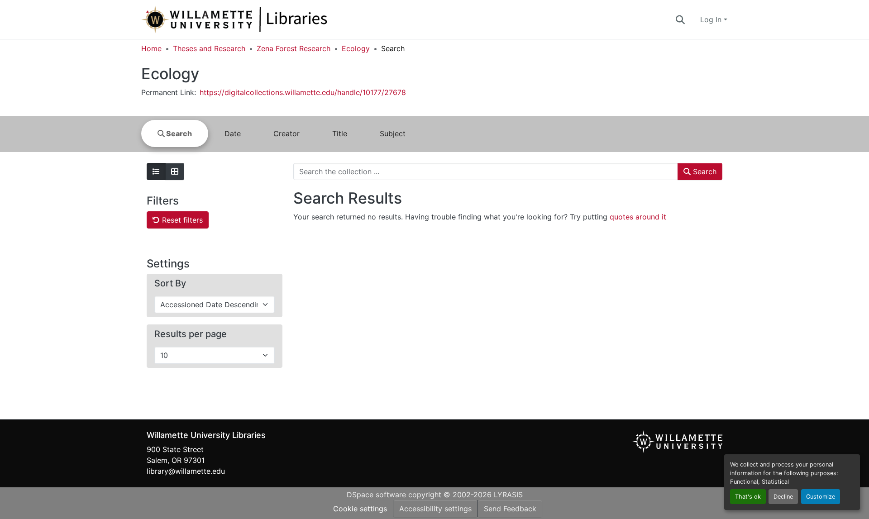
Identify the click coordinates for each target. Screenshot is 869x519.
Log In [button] (712, 19)
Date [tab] (232, 133)
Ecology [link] (356, 48)
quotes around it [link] (638, 216)
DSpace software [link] (376, 494)
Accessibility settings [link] (435, 508)
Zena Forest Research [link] (293, 48)
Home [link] (151, 48)
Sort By (170, 283)
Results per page (190, 334)
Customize (820, 496)
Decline (783, 496)
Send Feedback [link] (510, 508)
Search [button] (703, 171)
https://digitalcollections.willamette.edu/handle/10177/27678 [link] (303, 92)
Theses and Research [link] (209, 48)
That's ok (748, 496)
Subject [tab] (393, 133)
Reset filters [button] (181, 219)
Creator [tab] (286, 133)
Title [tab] (339, 133)
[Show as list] (156, 171)
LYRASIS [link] (508, 494)
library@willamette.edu (186, 471)
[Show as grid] (174, 171)
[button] (264, 19)
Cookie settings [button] (360, 508)
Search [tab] (178, 133)
